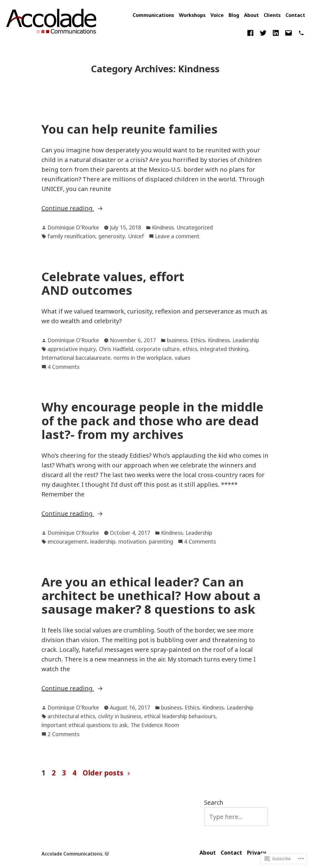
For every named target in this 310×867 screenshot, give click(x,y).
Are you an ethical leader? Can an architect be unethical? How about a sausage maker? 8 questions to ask (151, 595)
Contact (295, 15)
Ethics (197, 340)
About (251, 15)
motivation (132, 541)
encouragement (67, 541)
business (177, 340)
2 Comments (63, 734)
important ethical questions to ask (84, 725)
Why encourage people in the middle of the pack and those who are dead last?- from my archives (152, 420)
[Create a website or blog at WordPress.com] (107, 854)
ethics (190, 348)
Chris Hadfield (116, 348)
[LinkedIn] (275, 32)
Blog (234, 15)
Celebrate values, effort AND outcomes (112, 283)
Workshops (192, 15)
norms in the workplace (143, 357)
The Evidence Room (154, 725)
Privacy (256, 852)
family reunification (71, 236)
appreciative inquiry (72, 348)
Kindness (162, 227)
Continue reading (67, 208)
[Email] (288, 32)
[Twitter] (263, 32)
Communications (153, 15)
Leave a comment (177, 236)
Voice (217, 15)
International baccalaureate (75, 357)
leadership (102, 541)
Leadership (245, 340)
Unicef (136, 236)
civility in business (119, 716)
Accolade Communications (71, 854)
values (182, 357)
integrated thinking (224, 348)
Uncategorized (194, 227)
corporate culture (158, 348)
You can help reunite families (129, 129)
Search (213, 802)
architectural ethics (71, 716)
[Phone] (300, 32)
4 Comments (63, 367)
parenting (161, 541)
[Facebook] (251, 32)
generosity (111, 236)
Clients (272, 15)
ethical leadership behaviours (180, 716)
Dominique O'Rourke (73, 227)
